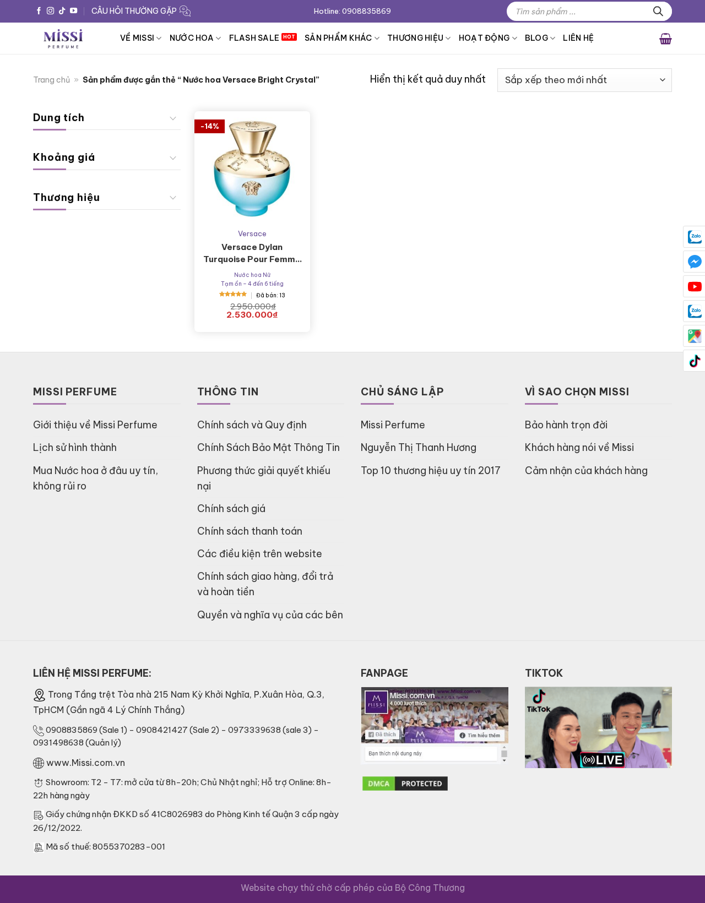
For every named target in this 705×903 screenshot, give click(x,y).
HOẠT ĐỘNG (484, 38)
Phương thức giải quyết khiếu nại (263, 478)
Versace (252, 233)
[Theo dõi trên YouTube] (73, 11)
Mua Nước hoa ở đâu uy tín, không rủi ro (95, 478)
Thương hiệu (415, 38)
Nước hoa (192, 38)
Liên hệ (578, 38)
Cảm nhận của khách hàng (586, 470)
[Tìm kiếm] (658, 11)
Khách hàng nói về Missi (579, 447)
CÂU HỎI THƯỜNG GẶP (134, 11)
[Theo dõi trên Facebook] (38, 11)
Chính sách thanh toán (249, 531)
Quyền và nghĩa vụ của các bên (270, 614)
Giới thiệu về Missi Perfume (95, 424)
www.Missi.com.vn (85, 762)
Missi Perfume (393, 424)
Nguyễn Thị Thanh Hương (418, 447)
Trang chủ (51, 80)
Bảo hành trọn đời (566, 424)
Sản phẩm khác (338, 38)
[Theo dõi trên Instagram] (50, 11)
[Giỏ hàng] (665, 38)
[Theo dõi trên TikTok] (62, 11)
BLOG (536, 38)
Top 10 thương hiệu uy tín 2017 (431, 470)
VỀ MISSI (137, 38)
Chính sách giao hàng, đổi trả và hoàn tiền (265, 584)
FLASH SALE (254, 38)
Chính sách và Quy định (252, 424)
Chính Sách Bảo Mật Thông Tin (268, 447)
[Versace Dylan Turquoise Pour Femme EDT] (252, 169)
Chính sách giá (231, 508)
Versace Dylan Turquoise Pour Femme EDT (252, 253)
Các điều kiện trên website (259, 553)
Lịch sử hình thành (75, 447)
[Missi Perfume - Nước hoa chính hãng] (68, 38)
